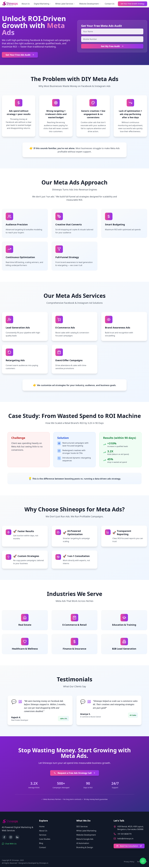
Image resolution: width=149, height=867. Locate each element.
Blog (41, 843)
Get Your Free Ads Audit (18, 54)
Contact (42, 847)
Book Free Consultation (129, 846)
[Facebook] (4, 837)
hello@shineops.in (125, 838)
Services (42, 835)
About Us (26, 3)
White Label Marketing (86, 830)
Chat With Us (11, 843)
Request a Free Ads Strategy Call (74, 773)
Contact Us (109, 3)
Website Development (89, 3)
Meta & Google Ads (84, 839)
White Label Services (64, 3)
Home (41, 826)
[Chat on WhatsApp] (143, 861)
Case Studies (44, 839)
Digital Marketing (41, 3)
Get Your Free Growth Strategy (132, 4)
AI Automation (82, 843)
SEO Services (82, 826)
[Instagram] (10, 837)
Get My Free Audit (110, 46)
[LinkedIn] (17, 837)
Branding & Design (84, 847)
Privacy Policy (129, 861)
